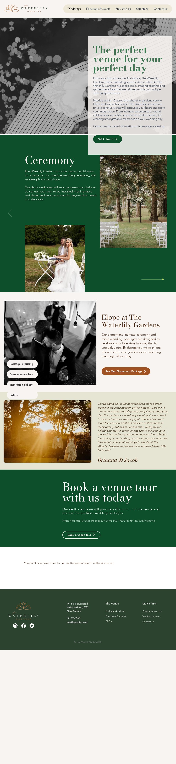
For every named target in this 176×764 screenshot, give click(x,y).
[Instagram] (15, 625)
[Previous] (10, 213)
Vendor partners (151, 616)
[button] (107, 139)
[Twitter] (32, 625)
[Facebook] (23, 625)
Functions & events (116, 616)
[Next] (166, 213)
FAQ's (14, 395)
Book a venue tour (21, 374)
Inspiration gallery (21, 384)
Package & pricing (21, 364)
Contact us (148, 621)
